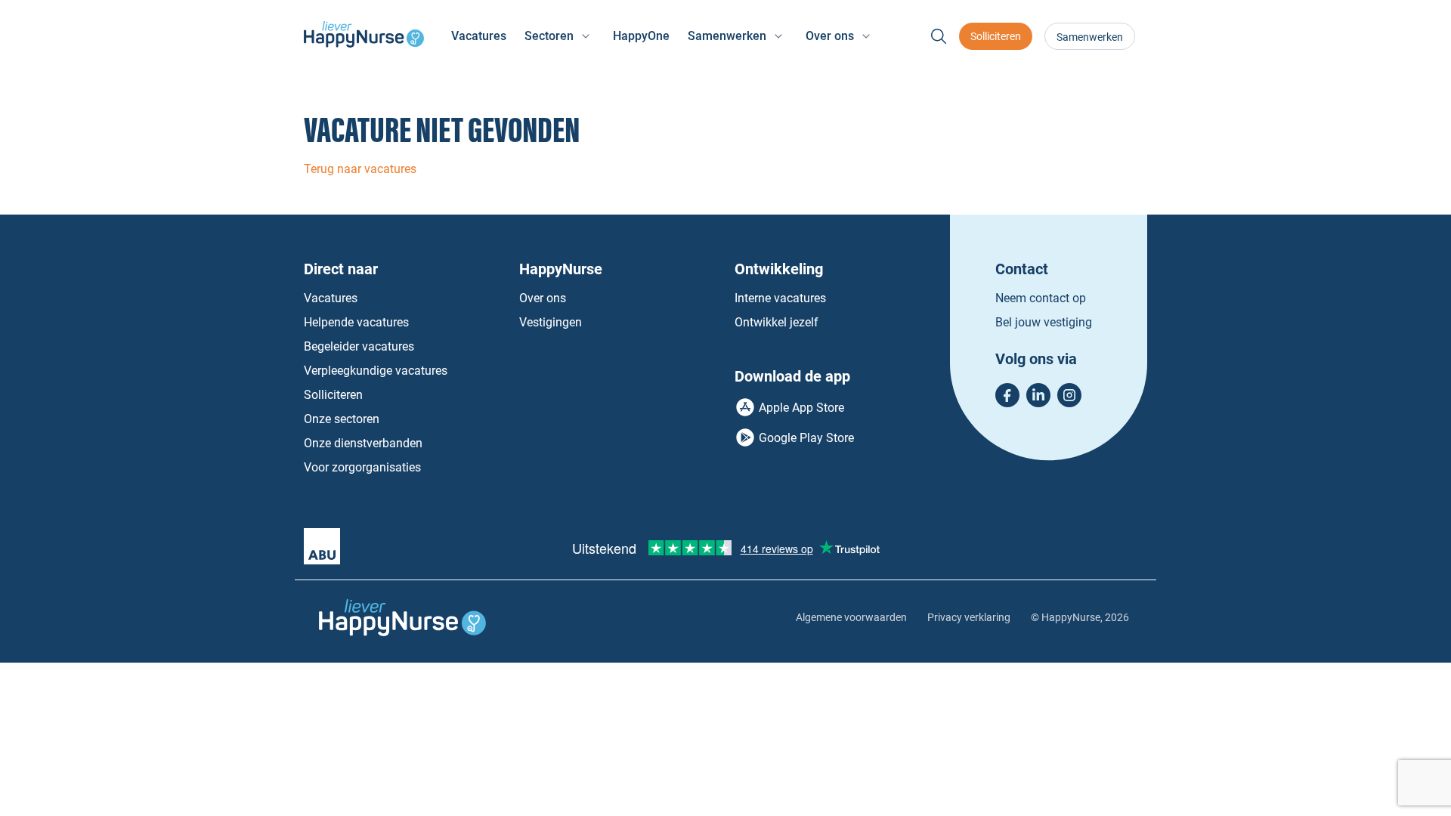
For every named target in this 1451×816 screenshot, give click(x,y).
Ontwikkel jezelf (776, 322)
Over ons (542, 298)
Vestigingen (550, 322)
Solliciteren (995, 36)
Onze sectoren (341, 419)
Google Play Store (806, 438)
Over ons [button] (830, 36)
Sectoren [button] (549, 36)
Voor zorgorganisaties (362, 467)
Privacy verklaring (968, 617)
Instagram (1069, 395)
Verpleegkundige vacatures (375, 370)
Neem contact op (1040, 298)
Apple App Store (801, 407)
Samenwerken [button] (727, 36)
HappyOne (641, 36)
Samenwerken (1090, 37)
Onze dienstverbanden (363, 443)
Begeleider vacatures (359, 346)
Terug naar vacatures (360, 169)
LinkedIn (1038, 395)
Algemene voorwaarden (851, 617)
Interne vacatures (780, 298)
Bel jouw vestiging (1043, 322)
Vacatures (478, 36)
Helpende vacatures (356, 322)
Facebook (1007, 395)
